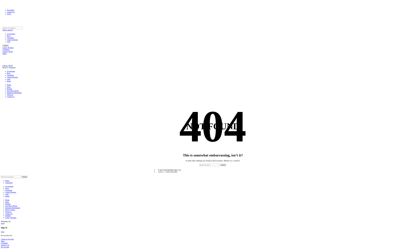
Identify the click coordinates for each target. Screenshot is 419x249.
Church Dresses (12, 40)
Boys (8, 36)
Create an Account (7, 239)
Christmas (10, 38)
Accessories (11, 34)
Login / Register (10, 218)
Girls (8, 42)
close (2, 223)
